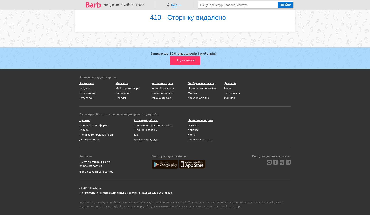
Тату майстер (87, 92)
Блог (137, 134)
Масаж (228, 88)
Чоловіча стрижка (163, 92)
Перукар (84, 88)
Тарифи (84, 129)
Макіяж (192, 92)
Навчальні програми (200, 120)
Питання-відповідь (145, 129)
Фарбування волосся (201, 83)
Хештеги (193, 129)
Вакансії (193, 125)
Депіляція (230, 83)
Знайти (285, 5)
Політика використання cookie (153, 125)
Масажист (122, 83)
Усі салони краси (162, 83)
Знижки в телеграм (200, 139)
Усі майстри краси (163, 88)
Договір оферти (89, 139)
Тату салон (86, 97)
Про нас (84, 120)
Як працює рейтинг (146, 120)
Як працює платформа (93, 125)
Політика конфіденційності (96, 134)
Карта (191, 134)
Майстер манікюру (127, 88)
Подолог (121, 97)
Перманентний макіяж (202, 88)
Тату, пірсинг (232, 92)
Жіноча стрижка (162, 97)
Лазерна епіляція (199, 97)
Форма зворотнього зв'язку (96, 171)
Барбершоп (123, 92)
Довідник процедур (146, 139)
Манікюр (229, 97)
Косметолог (86, 83)
